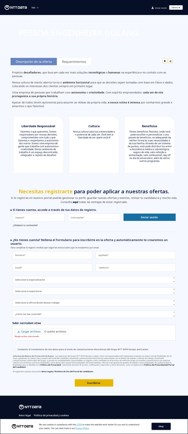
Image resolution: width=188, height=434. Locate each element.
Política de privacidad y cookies (51, 415)
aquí (75, 202)
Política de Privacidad (50, 365)
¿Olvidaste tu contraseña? (25, 225)
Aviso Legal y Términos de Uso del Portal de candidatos (67, 371)
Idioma (177, 8)
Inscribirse (93, 383)
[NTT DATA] (30, 406)
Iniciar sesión (161, 8)
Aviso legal (25, 415)
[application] (94, 426)
